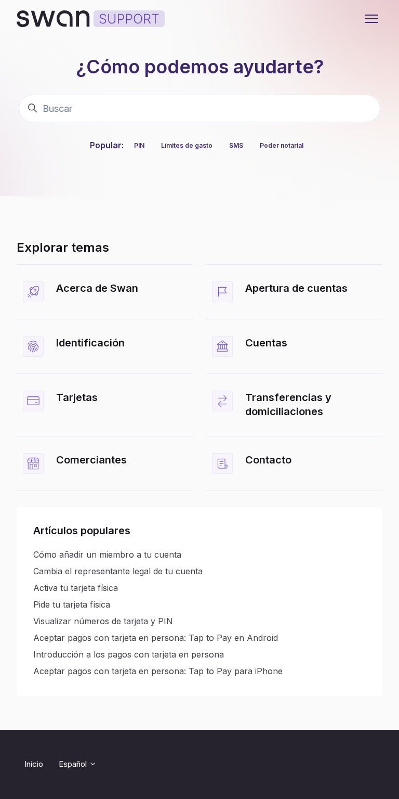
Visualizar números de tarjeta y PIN (103, 621)
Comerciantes (91, 460)
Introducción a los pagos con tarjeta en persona (128, 654)
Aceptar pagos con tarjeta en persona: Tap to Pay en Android (155, 638)
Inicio (33, 764)
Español (74, 764)
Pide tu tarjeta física (71, 604)
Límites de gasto (186, 145)
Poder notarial (281, 145)
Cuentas (266, 343)
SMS (236, 145)
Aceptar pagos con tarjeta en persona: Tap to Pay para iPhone (158, 671)
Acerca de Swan (97, 288)
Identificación (90, 343)
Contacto (268, 460)
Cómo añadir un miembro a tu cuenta (107, 554)
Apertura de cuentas (296, 288)
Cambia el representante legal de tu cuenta (118, 571)
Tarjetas (77, 397)
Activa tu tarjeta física (75, 588)
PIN (139, 145)
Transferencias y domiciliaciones (288, 404)
